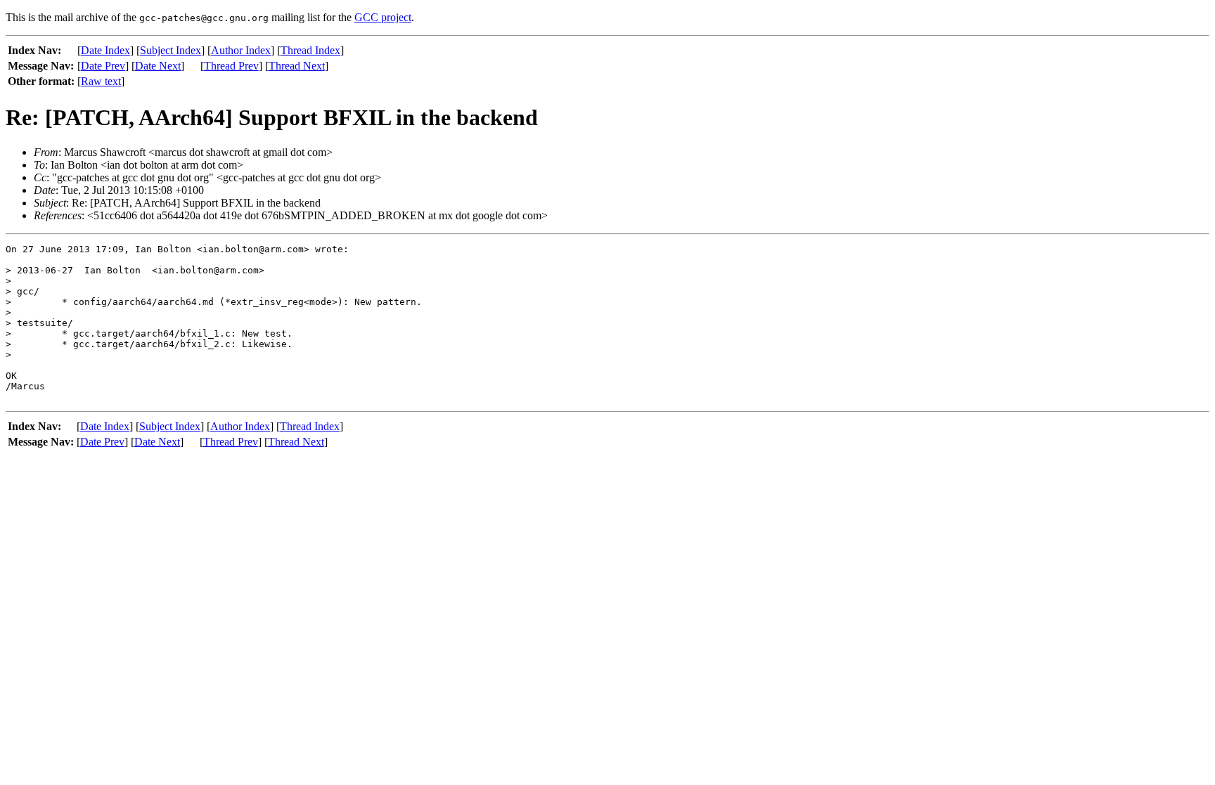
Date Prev (103, 66)
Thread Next (297, 66)
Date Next (158, 66)
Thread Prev (231, 66)
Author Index (241, 50)
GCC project (382, 17)
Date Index (105, 50)
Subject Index (170, 50)
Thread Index (310, 50)
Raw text (101, 81)
